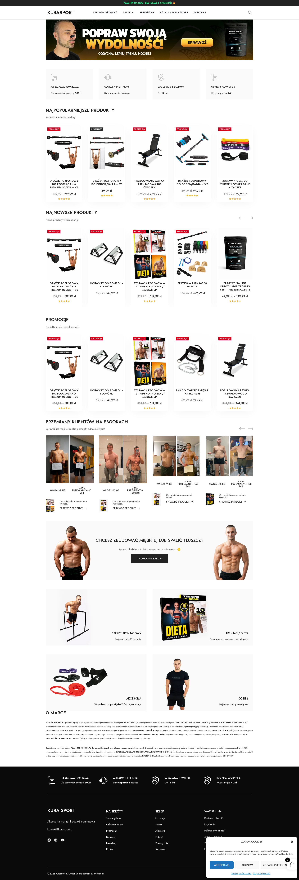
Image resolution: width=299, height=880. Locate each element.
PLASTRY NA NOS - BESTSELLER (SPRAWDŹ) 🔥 (149, 2)
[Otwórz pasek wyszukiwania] (250, 12)
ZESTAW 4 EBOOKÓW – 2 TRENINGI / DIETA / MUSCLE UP (149, 286)
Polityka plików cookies (241, 873)
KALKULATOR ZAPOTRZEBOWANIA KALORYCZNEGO (142, 751)
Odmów (247, 865)
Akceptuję (221, 865)
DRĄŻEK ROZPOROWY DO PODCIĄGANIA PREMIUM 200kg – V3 (64, 184)
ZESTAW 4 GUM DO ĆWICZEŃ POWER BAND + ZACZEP (235, 184)
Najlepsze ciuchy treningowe (233, 704)
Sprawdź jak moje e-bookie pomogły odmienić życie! (75, 429)
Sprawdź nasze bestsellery (60, 117)
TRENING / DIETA (237, 633)
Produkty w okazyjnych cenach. (63, 327)
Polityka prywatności (261, 873)
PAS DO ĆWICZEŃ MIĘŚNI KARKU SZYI (192, 392)
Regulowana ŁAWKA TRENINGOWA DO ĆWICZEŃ (149, 184)
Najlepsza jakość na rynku (128, 639)
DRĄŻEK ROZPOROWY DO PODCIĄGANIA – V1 (106, 182)
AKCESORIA (133, 699)
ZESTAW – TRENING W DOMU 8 (192, 284)
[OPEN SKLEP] (133, 13)
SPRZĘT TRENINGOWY (126, 633)
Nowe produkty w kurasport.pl (62, 220)
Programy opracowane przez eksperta (229, 639)
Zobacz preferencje (277, 865)
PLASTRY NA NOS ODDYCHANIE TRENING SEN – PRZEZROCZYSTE (235, 286)
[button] (292, 841)
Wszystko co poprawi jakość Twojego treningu (117, 704)
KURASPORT (60, 12)
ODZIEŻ (243, 699)
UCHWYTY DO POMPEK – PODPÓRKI (106, 284)
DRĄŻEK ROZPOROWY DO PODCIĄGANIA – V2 (192, 182)
